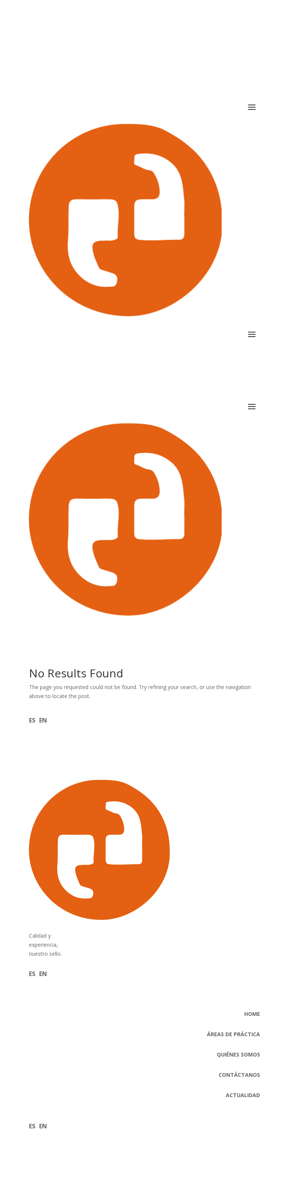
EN (43, 720)
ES (32, 720)
